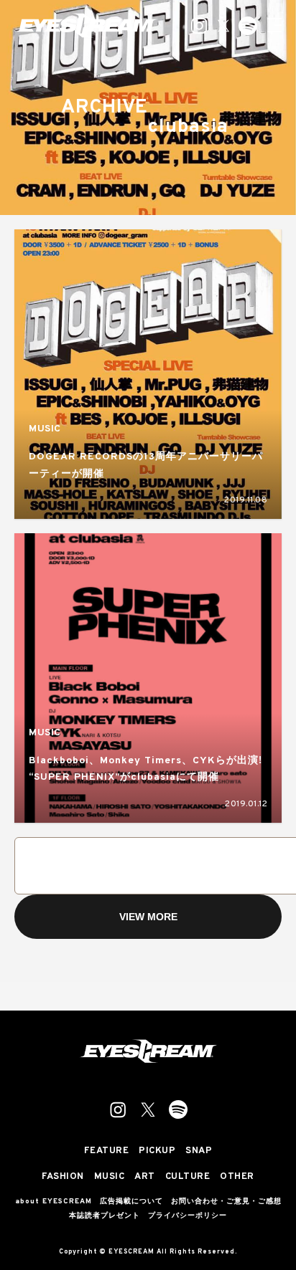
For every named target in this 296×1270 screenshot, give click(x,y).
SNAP (198, 1151)
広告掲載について (131, 1201)
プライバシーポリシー (187, 1216)
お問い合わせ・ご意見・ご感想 (226, 1201)
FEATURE (106, 1151)
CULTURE (188, 1177)
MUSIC (45, 429)
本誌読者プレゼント (104, 1216)
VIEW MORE (148, 916)
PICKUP (157, 1151)
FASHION (63, 1177)
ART (144, 1177)
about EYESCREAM (53, 1201)
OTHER (237, 1177)
